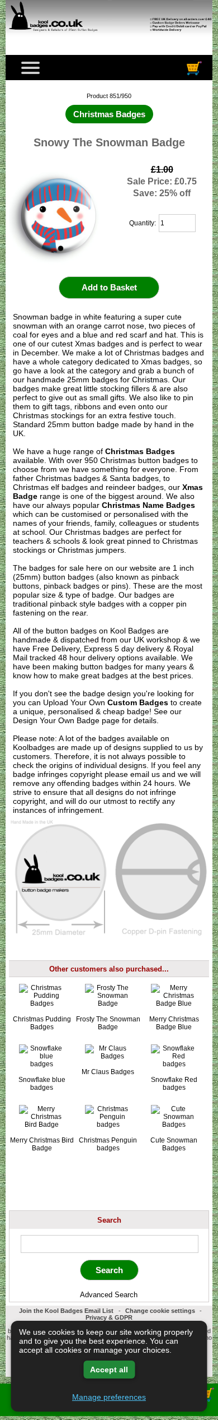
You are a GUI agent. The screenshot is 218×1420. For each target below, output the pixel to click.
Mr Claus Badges (108, 1072)
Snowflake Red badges (174, 1083)
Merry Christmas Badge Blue (174, 1023)
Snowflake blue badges (41, 1083)
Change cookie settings (160, 1310)
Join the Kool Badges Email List (66, 1310)
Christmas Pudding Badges (42, 1023)
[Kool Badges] (109, 37)
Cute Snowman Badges (173, 1144)
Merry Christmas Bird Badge (42, 1144)
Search (109, 1219)
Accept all (109, 1369)
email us (145, 774)
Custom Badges (137, 702)
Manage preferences (109, 1397)
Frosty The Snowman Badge (108, 1023)
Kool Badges (132, 630)
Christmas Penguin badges (108, 1144)
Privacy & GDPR (109, 1317)
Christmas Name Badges (148, 505)
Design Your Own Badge (56, 720)
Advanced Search (109, 1295)
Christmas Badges (140, 451)
